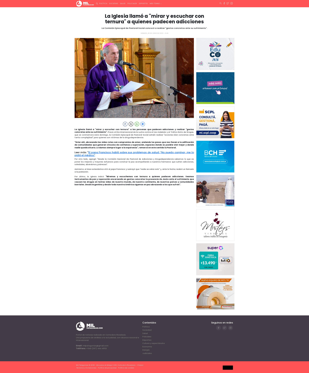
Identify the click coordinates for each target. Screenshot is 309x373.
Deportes (143, 3)
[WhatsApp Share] (137, 124)
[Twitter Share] (131, 124)
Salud (123, 3)
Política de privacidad (107, 368)
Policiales (132, 3)
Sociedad (113, 3)
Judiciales (147, 353)
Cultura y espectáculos (153, 343)
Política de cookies (126, 368)
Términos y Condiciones (86, 368)
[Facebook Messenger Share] (142, 124)
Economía (147, 346)
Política (103, 3)
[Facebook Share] (125, 124)
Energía (146, 350)
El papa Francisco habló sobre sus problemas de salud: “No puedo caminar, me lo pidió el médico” (134, 154)
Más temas (155, 3)
